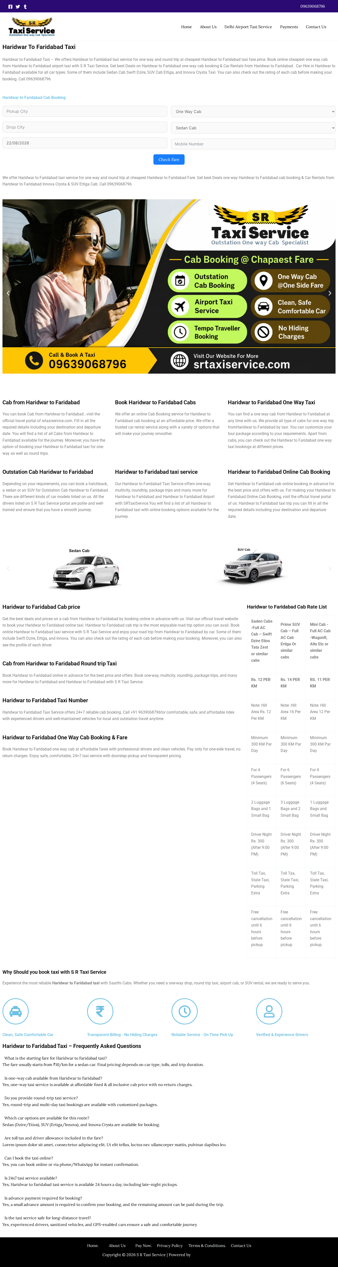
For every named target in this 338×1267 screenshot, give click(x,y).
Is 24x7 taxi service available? (30, 1178)
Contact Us (316, 26)
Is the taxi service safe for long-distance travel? (47, 1217)
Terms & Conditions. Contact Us (217, 1245)
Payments (289, 26)
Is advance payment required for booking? (43, 1198)
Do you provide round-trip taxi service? (41, 1097)
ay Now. (147, 1245)
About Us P (123, 1245)
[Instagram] (25, 6)
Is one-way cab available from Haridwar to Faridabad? (53, 1078)
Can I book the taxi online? (28, 1157)
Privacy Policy (170, 1245)
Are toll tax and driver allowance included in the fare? (53, 1137)
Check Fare (169, 159)
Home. (98, 1245)
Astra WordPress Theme (214, 1254)
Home (186, 26)
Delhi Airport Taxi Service (248, 26)
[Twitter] (18, 6)
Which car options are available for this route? (46, 1117)
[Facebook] (10, 6)
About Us (208, 26)
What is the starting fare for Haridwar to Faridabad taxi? (55, 1058)
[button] (312, 6)
